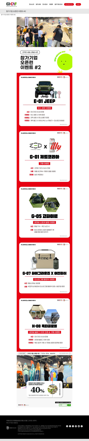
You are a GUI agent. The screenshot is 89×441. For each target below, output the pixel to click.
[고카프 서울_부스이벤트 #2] (44, 17)
